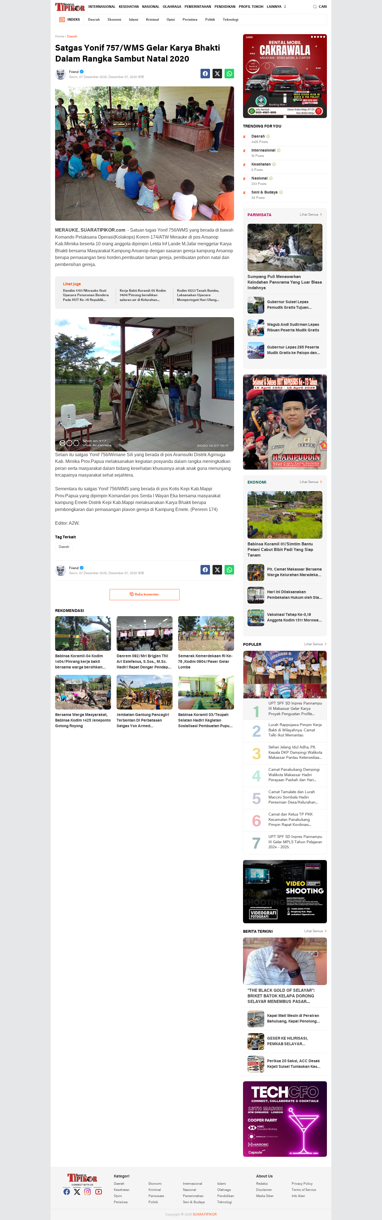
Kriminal (152, 20)
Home (59, 36)
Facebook (67, 1198)
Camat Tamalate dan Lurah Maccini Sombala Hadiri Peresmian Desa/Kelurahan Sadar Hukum (291, 798)
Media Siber (264, 1196)
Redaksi (262, 1184)
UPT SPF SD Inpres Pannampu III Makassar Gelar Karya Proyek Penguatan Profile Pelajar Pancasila (295, 709)
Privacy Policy (302, 1184)
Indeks (73, 20)
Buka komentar (147, 594)
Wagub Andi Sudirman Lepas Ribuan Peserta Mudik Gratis (293, 328)
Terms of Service (304, 1190)
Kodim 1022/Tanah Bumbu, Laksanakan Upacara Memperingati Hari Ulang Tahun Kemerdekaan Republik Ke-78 (200, 296)
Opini (171, 20)
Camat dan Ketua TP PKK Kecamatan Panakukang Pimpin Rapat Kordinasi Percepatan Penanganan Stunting (290, 820)
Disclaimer (264, 1190)
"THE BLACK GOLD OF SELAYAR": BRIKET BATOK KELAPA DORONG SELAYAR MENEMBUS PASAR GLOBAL (281, 996)
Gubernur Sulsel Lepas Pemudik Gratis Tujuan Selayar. (287, 305)
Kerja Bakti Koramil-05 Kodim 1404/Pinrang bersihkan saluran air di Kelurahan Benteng (143, 296)
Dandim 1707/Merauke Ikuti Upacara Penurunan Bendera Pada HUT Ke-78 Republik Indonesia (86, 296)
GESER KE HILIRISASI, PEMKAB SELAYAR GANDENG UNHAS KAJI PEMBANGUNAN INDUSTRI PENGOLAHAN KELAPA (292, 1042)
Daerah (94, 20)
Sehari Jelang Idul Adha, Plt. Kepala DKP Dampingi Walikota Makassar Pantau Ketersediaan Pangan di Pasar (295, 753)
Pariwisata (156, 1196)
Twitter (77, 1198)
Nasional (150, 7)
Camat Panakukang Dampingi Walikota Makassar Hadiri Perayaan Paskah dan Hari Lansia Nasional (294, 775)
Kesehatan (129, 7)
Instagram (87, 1198)
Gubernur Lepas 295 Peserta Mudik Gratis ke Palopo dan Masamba (293, 350)
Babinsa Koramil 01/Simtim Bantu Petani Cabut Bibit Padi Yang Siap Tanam (280, 550)
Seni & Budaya (264, 192)
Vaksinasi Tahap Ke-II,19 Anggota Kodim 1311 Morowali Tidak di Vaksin (294, 618)
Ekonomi (114, 20)
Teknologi (230, 20)
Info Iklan (298, 1196)
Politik (210, 20)
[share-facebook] (205, 73)
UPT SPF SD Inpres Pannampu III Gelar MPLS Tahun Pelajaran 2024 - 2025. (295, 842)
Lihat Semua (309, 214)
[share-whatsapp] (229, 73)
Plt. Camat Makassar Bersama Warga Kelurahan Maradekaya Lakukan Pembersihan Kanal (294, 572)
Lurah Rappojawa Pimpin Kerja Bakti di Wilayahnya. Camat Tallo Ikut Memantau (295, 730)
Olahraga (172, 7)
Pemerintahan (198, 7)
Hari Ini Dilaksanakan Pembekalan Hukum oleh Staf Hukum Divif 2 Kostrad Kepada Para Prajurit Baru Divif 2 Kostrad (294, 595)
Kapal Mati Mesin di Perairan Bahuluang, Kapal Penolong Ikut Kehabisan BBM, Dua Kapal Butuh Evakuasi (293, 1019)
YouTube (98, 1198)
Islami (133, 20)
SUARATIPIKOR (205, 1214)
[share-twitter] (217, 73)
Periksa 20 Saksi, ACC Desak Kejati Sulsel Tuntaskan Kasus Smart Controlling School (294, 1064)
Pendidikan (224, 7)
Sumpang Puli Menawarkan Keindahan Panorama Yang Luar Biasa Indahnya (284, 282)
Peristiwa (190, 20)
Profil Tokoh (251, 7)
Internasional (101, 7)
